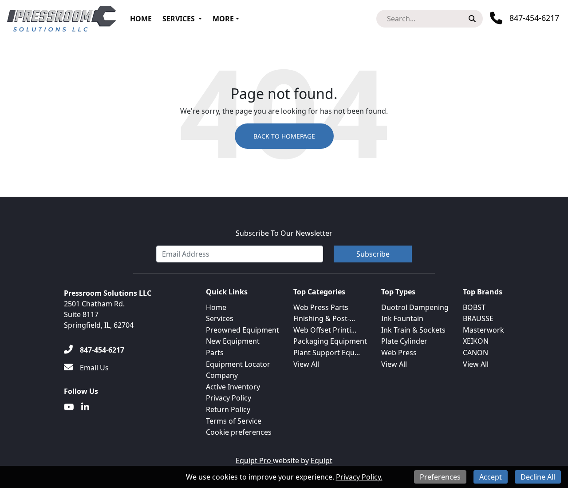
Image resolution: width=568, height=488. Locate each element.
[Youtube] (69, 407)
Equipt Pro (254, 460)
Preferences (440, 477)
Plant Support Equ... (326, 352)
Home (141, 19)
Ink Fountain (402, 318)
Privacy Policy (228, 398)
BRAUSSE (478, 318)
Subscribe (373, 254)
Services (178, 19)
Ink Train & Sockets (413, 330)
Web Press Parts (320, 307)
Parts (215, 352)
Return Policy (228, 409)
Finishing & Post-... (324, 318)
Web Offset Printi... (324, 330)
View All (306, 364)
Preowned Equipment (242, 330)
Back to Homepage (284, 136)
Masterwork (483, 330)
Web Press (399, 352)
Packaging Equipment (330, 341)
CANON (475, 352)
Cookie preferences (239, 432)
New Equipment (233, 341)
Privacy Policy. (359, 477)
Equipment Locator (238, 364)
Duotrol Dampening (415, 307)
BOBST (474, 307)
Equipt (321, 460)
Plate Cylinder (404, 341)
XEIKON (476, 341)
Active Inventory (233, 387)
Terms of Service (233, 421)
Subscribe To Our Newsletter (284, 233)
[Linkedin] (85, 407)
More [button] (223, 19)
